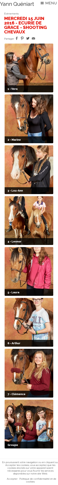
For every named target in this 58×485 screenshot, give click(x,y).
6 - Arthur (14, 343)
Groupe (13, 445)
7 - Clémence (16, 394)
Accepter (12, 478)
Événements (11, 13)
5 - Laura (13, 292)
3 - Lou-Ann (15, 190)
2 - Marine (14, 139)
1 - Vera (13, 88)
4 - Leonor (14, 241)
